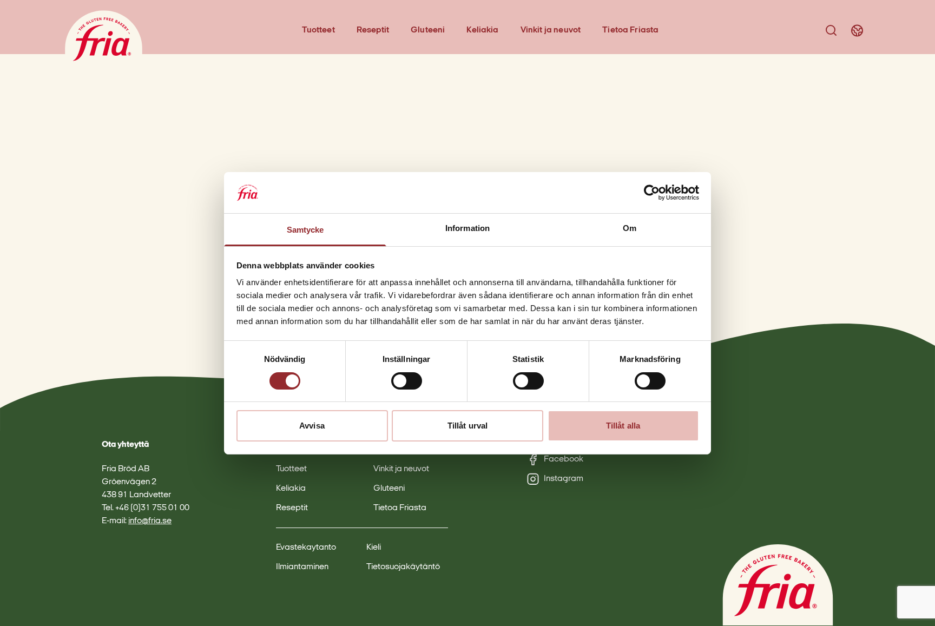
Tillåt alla (623, 425)
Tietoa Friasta (630, 30)
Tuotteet (318, 30)
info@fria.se (150, 521)
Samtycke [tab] (305, 229)
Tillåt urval (467, 425)
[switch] (406, 381)
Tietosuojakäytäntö (403, 567)
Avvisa (312, 425)
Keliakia (482, 30)
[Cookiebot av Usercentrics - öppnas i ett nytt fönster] (651, 192)
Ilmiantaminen (302, 567)
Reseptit (373, 30)
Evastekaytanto (306, 547)
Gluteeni (428, 30)
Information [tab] (467, 228)
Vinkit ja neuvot (551, 30)
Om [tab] (629, 228)
